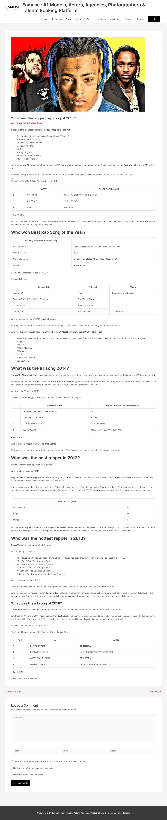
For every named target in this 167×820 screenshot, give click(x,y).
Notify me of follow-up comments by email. (33, 768)
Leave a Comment (19, 123)
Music (32, 123)
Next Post (156, 691)
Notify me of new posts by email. (28, 774)
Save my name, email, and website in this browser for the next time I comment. (51, 761)
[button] (92, 19)
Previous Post (13, 691)
